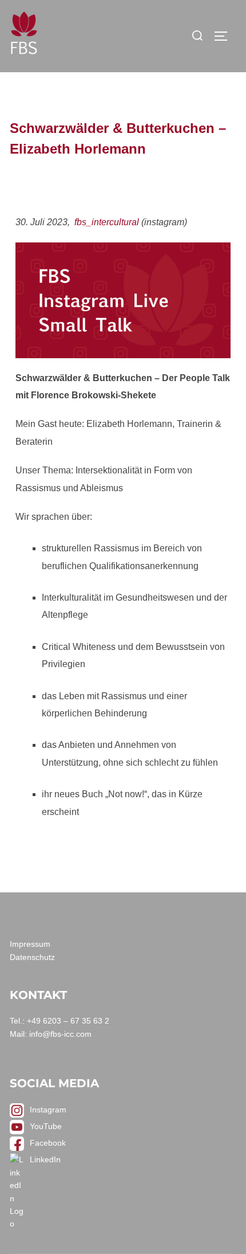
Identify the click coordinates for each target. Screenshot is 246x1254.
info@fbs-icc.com (60, 1034)
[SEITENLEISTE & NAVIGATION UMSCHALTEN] (224, 36)
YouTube (46, 1126)
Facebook (48, 1142)
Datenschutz (32, 957)
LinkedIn (45, 1159)
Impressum (30, 944)
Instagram (48, 1109)
